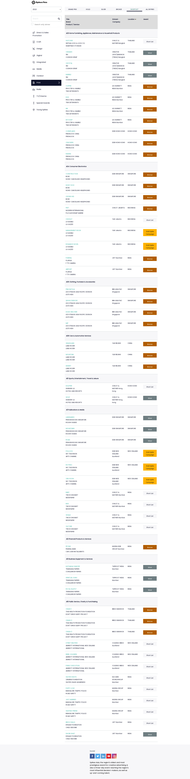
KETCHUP (69, 120)
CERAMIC (69, 52)
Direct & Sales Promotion (41, 34)
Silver (103, 9)
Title (67, 19)
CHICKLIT (69, 219)
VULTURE (69, 526)
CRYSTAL (69, 63)
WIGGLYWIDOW (72, 300)
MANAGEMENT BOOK (73, 230)
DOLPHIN (69, 386)
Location (131, 19)
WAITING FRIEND (71, 711)
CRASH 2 (69, 620)
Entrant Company (116, 20)
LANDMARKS (70, 417)
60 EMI (68, 546)
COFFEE (68, 86)
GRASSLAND (70, 343)
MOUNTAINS (70, 428)
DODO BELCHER (71, 312)
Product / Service (72, 24)
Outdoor (40, 76)
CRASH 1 (69, 609)
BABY (67, 492)
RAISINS (68, 154)
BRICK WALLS (70, 722)
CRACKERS (69, 142)
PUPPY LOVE (70, 688)
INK (67, 108)
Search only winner (42, 24)
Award (145, 19)
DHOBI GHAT (70, 733)
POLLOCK (69, 451)
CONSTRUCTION (72, 174)
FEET (67, 208)
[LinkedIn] (103, 756)
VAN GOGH (70, 478)
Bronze (119, 9)
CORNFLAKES (70, 131)
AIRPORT (69, 269)
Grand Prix (72, 9)
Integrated (41, 62)
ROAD (68, 440)
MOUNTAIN (70, 354)
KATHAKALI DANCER (73, 566)
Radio (39, 89)
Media (39, 69)
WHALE (68, 515)
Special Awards (43, 103)
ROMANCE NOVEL (72, 244)
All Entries (150, 9)
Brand (68, 22)
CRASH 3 (69, 631)
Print (39, 82)
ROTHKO (69, 465)
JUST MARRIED (71, 699)
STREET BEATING (72, 643)
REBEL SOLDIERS (71, 654)
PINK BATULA (70, 289)
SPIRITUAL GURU (71, 578)
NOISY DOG (70, 185)
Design (39, 48)
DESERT (68, 366)
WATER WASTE (71, 677)
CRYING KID (70, 196)
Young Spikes (42, 109)
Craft (39, 42)
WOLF (68, 397)
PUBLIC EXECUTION (72, 665)
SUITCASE (69, 40)
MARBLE (68, 74)
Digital (39, 55)
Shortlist (134, 9)
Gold (88, 9)
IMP (67, 323)
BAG (67, 504)
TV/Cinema (41, 96)
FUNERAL (69, 258)
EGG (67, 97)
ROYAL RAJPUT (71, 589)
